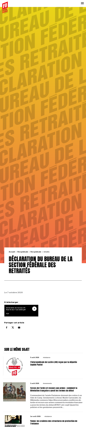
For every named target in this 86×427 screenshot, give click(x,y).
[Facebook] (6, 327)
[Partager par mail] (19, 327)
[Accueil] (5, 7)
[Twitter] (13, 327)
